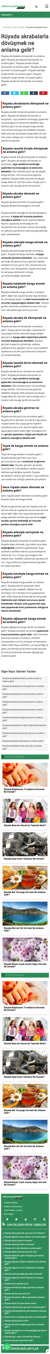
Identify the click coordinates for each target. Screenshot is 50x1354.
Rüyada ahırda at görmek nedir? (19, 1340)
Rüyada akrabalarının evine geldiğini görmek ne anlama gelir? (26, 1331)
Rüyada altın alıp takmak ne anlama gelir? (23, 1248)
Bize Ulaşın (9, 1214)
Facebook (5, 93)
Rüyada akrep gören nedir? (17, 1321)
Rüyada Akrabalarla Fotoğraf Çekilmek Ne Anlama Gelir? (24, 726)
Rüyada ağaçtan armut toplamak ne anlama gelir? (24, 1269)
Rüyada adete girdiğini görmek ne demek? (23, 1274)
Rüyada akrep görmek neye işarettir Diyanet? (25, 1233)
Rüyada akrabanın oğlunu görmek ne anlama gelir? (25, 1298)
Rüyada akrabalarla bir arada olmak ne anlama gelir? (22, 695)
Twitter (15, 93)
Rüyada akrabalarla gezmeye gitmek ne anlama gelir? (23, 734)
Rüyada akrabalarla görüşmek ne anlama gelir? (23, 741)
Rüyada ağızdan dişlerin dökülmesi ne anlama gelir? (25, 1263)
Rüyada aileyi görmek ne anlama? (20, 1244)
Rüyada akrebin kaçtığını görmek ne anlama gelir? (24, 1288)
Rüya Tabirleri (19, 27)
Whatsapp (24, 93)
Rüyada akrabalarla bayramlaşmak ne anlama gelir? (22, 703)
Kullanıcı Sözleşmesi (13, 1206)
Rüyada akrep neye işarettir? (18, 1293)
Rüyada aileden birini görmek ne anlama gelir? (25, 1307)
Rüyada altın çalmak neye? (17, 1284)
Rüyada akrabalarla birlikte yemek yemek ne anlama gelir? (21, 679)
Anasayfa (6, 14)
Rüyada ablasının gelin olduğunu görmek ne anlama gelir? (24, 1256)
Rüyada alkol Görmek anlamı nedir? (21, 1303)
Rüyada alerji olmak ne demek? (18, 1240)
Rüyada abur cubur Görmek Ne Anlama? (23, 1337)
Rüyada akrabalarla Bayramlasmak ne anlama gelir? (22, 711)
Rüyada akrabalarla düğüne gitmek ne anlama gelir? (22, 719)
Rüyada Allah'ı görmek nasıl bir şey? (21, 1252)
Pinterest (43, 93)
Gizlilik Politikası (11, 1203)
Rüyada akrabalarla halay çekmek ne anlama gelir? (22, 747)
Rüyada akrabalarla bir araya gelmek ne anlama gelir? (23, 687)
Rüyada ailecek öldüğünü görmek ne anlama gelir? (24, 1325)
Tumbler (34, 93)
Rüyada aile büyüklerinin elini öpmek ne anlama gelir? (26, 1312)
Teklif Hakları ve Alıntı (13, 1210)
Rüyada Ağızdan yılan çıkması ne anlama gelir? (26, 1237)
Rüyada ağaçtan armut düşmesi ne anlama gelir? (24, 1279)
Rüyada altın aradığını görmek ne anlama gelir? (26, 1317)
